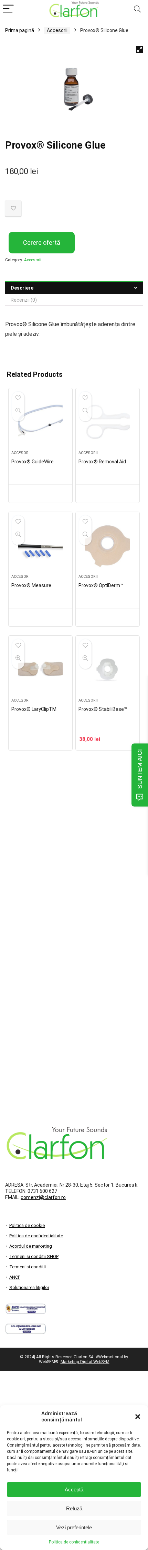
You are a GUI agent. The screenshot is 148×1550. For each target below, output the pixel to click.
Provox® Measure (31, 585)
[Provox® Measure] (40, 545)
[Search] (137, 9)
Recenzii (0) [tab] (24, 300)
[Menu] (8, 9)
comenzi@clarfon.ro (43, 1197)
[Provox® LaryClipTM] (40, 669)
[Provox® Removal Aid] (107, 422)
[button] (137, 1416)
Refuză (74, 1508)
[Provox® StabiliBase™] (107, 669)
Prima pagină (19, 30)
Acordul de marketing (30, 1246)
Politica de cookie (27, 1225)
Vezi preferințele (74, 1527)
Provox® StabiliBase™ (102, 709)
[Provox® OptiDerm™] (107, 545)
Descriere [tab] (22, 288)
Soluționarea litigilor (29, 1287)
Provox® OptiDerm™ (100, 585)
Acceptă (74, 1489)
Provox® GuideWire (32, 461)
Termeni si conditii (27, 1266)
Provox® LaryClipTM (33, 709)
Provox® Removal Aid (102, 461)
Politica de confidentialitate (74, 1542)
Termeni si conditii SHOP (34, 1256)
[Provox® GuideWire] (40, 422)
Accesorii (57, 30)
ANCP (14, 1277)
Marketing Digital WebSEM (85, 1361)
